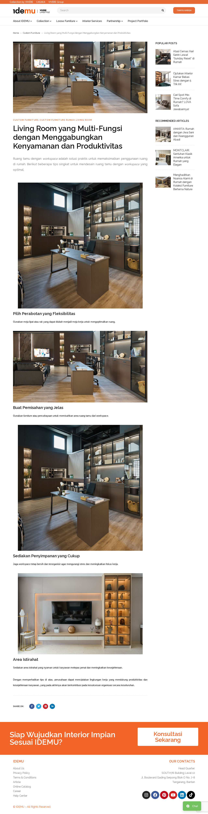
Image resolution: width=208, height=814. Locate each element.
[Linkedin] (182, 795)
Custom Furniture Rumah (57, 120)
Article (17, 782)
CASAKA (40, 2)
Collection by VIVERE (21, 2)
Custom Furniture (31, 33)
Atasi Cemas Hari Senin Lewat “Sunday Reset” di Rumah (183, 57)
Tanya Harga (184, 10)
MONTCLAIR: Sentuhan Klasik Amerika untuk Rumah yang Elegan (182, 157)
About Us (18, 768)
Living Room (84, 120)
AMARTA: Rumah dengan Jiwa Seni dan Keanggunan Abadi (183, 134)
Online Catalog (22, 786)
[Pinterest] (164, 795)
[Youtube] (173, 795)
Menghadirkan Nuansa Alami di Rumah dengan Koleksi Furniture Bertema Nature (183, 182)
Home (16, 33)
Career (17, 791)
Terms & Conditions (24, 777)
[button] (168, 737)
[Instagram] (146, 795)
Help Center (20, 795)
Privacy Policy (21, 772)
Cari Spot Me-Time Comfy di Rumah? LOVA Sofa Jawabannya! (182, 102)
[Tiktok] (191, 795)
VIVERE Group (56, 2)
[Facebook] (155, 795)
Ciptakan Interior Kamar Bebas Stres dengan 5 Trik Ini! (183, 79)
